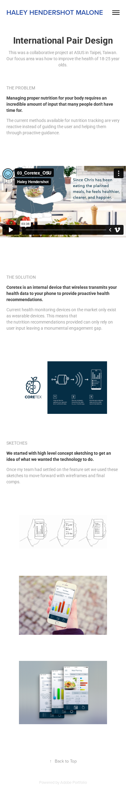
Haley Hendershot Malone (54, 12)
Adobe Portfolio (73, 782)
